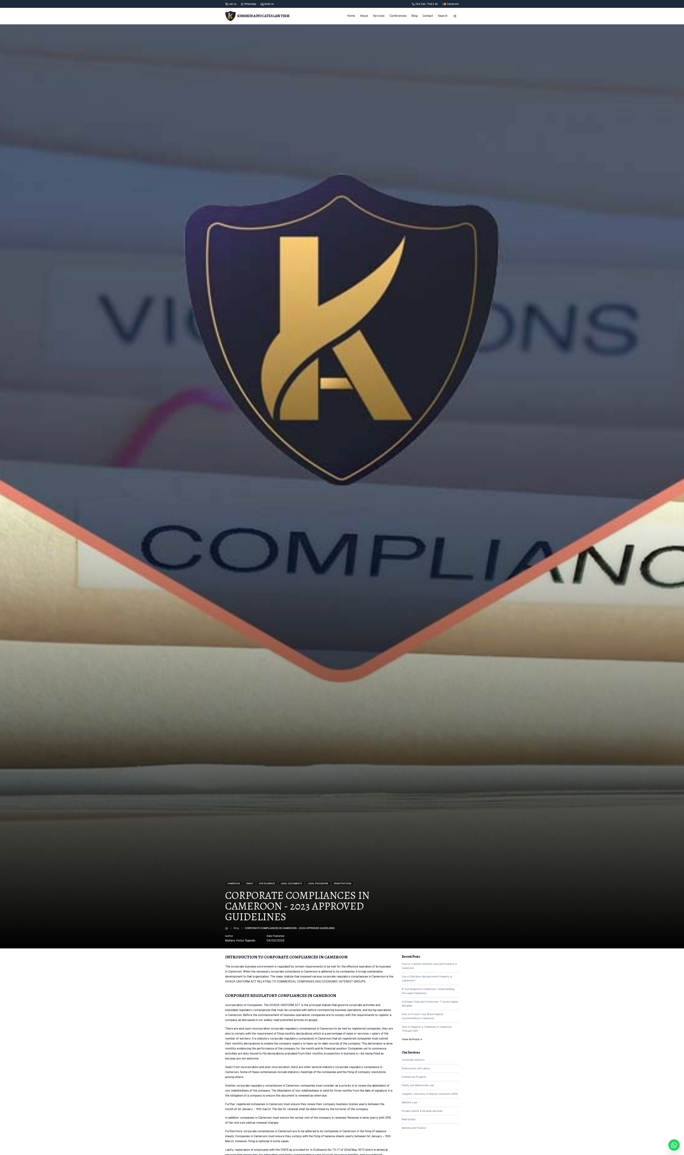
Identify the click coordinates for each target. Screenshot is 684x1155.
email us (269, 3)
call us (233, 3)
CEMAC (249, 883)
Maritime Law (409, 1102)
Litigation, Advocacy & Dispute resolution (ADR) (430, 1093)
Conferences (398, 15)
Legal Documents (291, 883)
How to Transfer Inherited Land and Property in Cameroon (429, 965)
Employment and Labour (416, 1068)
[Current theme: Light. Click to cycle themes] (455, 16)
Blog (414, 15)
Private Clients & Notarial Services (422, 1111)
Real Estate (408, 1119)
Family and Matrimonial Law (418, 1085)
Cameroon (233, 883)
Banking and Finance (414, 1127)
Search (442, 15)
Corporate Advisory (413, 1059)
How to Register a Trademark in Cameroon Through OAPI (427, 1028)
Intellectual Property (414, 1077)
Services (379, 15)
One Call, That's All (426, 3)
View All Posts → (412, 1039)
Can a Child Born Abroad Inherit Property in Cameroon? (427, 978)
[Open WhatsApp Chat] (674, 1145)
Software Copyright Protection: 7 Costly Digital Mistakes (430, 1003)
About (364, 15)
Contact (428, 15)
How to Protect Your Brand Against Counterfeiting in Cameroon (422, 1016)
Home (351, 15)
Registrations (342, 883)
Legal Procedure (318, 883)
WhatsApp (250, 3)
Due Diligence (267, 883)
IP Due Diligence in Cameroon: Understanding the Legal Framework (428, 991)
